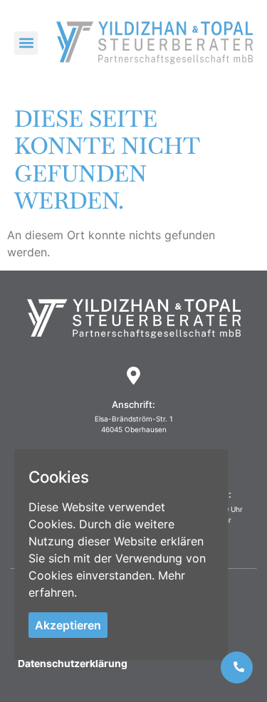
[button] (26, 43)
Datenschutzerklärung (72, 663)
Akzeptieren (68, 625)
